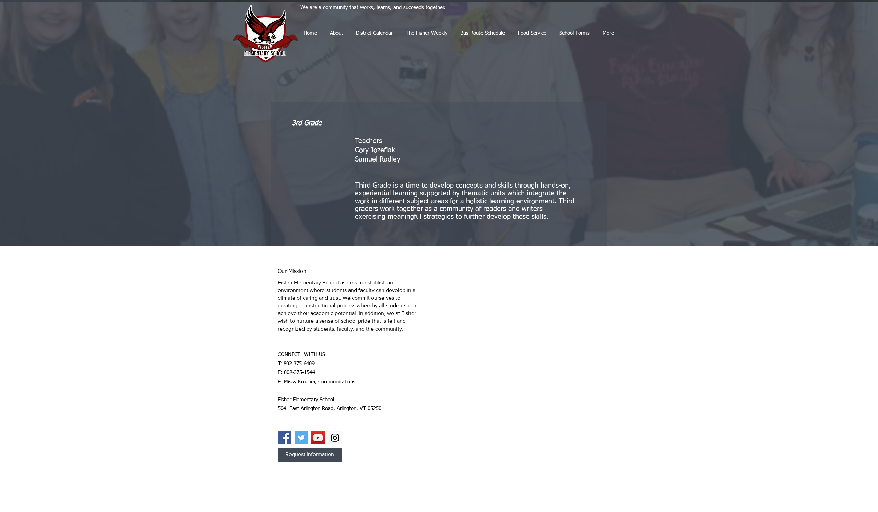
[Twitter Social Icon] (301, 437)
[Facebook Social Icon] (284, 437)
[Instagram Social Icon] (335, 437)
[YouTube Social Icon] (318, 437)
